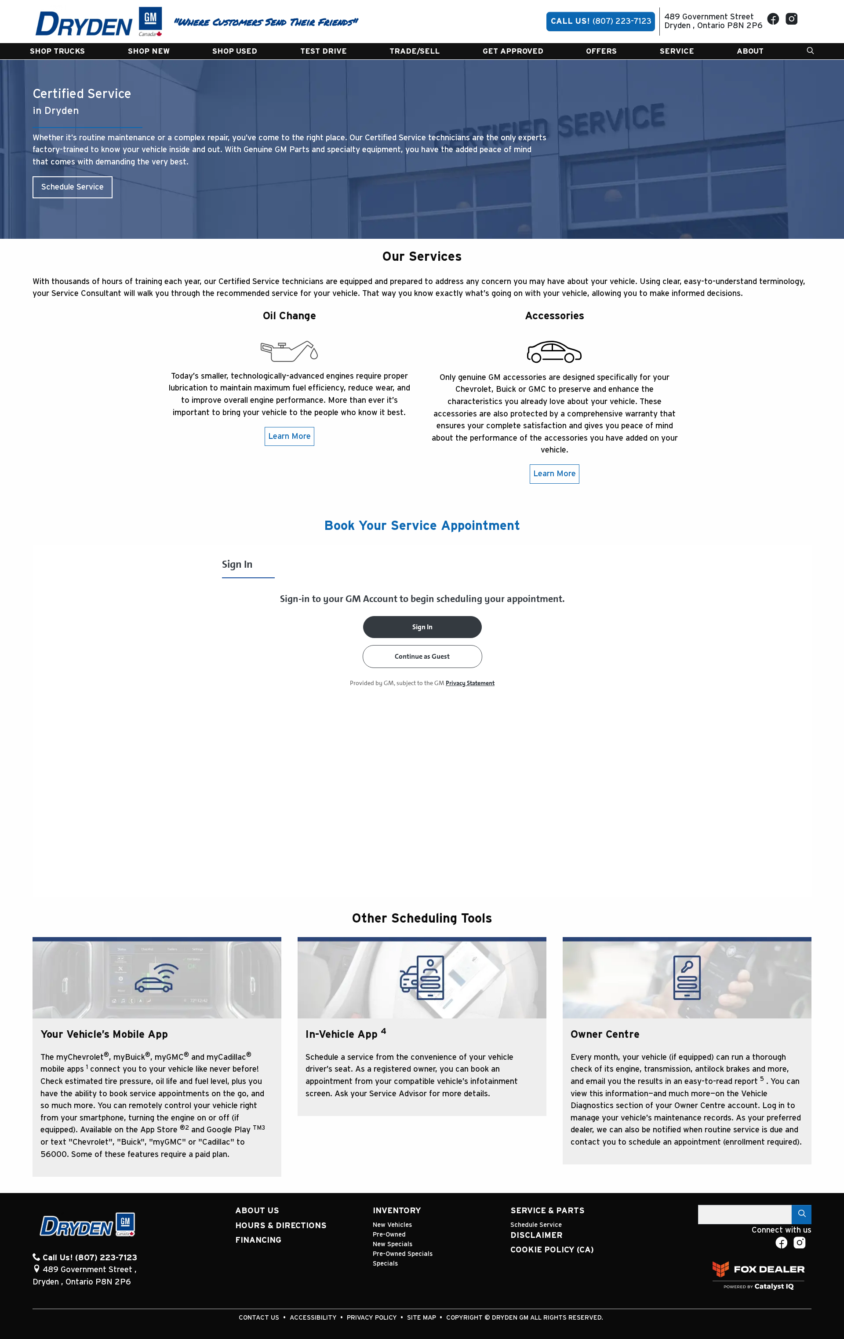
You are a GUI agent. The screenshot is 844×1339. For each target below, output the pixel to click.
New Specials (392, 1244)
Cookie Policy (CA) (552, 1250)
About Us (257, 1211)
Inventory (397, 1211)
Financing (258, 1240)
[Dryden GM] (99, 21)
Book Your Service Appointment (422, 526)
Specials (385, 1263)
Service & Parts (547, 1211)
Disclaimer (536, 1235)
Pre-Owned (389, 1234)
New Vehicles (392, 1225)
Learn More (289, 436)
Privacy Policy (373, 1317)
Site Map (422, 1317)
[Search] (802, 1214)
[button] (57, 51)
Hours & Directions (281, 1226)
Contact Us (260, 1317)
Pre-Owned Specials (403, 1254)
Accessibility (314, 1317)
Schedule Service (72, 187)
